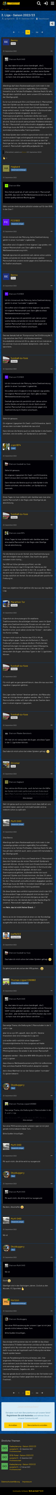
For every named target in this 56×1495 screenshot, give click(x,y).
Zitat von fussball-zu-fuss (19, 464)
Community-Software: (28, 1491)
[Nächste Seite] (42, 32)
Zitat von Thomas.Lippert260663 (22, 1104)
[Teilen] (52, 24)
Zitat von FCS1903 (16, 294)
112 (28, 32)
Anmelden (13, 1425)
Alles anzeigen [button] (27, 798)
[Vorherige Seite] (14, 32)
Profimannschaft (15, 1451)
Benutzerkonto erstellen (37, 1425)
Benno (24, 152)
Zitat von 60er (14, 185)
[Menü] (52, 3)
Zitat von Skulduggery (18, 1319)
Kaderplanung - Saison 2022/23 (23, 1446)
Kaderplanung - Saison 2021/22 (23, 1464)
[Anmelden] (45, 3)
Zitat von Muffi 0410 (17, 59)
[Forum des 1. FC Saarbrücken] (11, 3)
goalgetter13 (14, 1449)
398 (37, 32)
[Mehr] (51, 51)
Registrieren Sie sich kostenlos (20, 1415)
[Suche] (39, 3)
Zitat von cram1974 (17, 533)
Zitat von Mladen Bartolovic (20, 733)
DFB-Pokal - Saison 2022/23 (21, 1455)
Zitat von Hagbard (16, 782)
